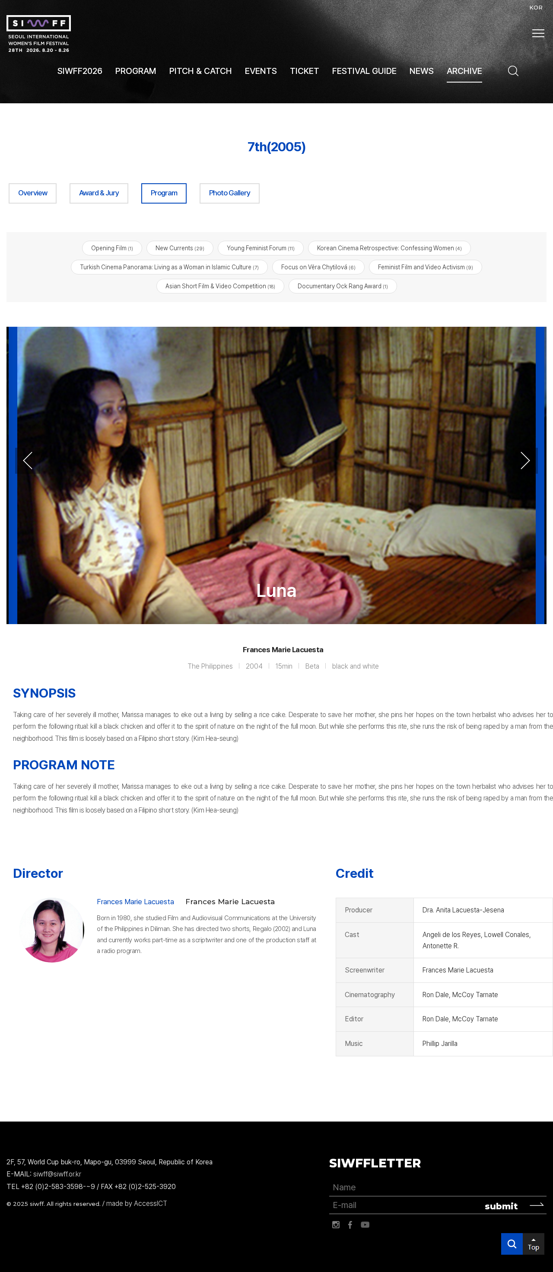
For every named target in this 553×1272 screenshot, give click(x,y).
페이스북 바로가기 (350, 1225)
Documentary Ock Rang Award (343, 286)
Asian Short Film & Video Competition (220, 286)
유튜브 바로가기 (365, 1225)
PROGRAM (135, 71)
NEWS (422, 71)
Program (164, 192)
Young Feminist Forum (261, 248)
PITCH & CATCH (200, 71)
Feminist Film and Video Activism (425, 267)
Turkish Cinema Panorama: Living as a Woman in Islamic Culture (169, 267)
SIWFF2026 (79, 71)
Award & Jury (99, 192)
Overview (32, 192)
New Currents (180, 248)
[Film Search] (513, 71)
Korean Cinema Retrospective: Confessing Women (389, 248)
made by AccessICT (136, 1203)
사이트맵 (538, 33)
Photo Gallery (229, 192)
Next (525, 461)
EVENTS (261, 71)
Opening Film (112, 248)
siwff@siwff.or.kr (57, 1174)
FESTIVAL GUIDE (364, 71)
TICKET (304, 71)
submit (501, 1206)
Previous (27, 461)
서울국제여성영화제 (38, 33)
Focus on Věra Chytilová (318, 267)
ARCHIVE (464, 71)
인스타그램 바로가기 (335, 1225)
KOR (536, 7)
